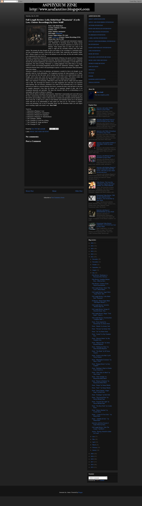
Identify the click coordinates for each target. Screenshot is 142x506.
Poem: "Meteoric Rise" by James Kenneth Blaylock (101, 343)
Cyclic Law (55, 37)
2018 (92, 459)
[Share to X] (54, 129)
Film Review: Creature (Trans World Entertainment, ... (100, 284)
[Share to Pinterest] (58, 129)
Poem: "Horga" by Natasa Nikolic (101, 385)
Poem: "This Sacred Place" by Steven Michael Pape (100, 398)
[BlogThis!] (52, 129)
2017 (92, 462)
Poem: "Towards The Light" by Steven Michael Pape (100, 402)
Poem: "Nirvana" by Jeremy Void (101, 329)
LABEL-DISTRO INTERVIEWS (98, 38)
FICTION (91, 73)
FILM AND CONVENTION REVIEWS (100, 57)
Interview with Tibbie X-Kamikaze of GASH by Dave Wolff (106, 132)
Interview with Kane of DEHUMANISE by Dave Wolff (105, 211)
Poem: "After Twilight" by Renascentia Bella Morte (99, 377)
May (93, 439)
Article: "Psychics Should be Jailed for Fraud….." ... (101, 432)
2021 (92, 257)
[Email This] (50, 129)
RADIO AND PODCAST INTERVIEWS (100, 47)
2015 (92, 467)
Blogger (80, 492)
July (93, 273)
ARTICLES (92, 70)
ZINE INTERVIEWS (94, 50)
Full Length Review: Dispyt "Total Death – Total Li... (101, 314)
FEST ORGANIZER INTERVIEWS (99, 32)
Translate (101, 480)
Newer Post (30, 191)
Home (54, 191)
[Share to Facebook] (56, 129)
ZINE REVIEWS (93, 66)
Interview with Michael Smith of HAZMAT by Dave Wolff (106, 156)
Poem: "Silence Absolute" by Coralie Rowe (100, 411)
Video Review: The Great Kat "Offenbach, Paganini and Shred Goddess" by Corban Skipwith (105, 184)
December (95, 259)
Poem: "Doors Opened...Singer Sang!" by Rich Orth (100, 391)
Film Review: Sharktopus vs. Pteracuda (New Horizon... (100, 276)
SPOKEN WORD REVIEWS (97, 63)
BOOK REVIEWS (94, 54)
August (94, 270)
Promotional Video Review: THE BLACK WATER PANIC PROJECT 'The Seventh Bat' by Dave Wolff (106, 198)
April (94, 442)
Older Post (78, 191)
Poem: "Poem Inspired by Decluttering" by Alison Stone (101, 322)
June (93, 436)
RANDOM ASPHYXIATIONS (97, 79)
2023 (92, 251)
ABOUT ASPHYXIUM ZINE (97, 19)
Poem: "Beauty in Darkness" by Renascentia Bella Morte (100, 381)
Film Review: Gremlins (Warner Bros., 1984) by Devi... (101, 280)
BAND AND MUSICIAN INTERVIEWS (100, 28)
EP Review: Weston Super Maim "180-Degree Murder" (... (101, 301)
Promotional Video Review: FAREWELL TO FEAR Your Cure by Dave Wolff (106, 225)
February (95, 447)
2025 (92, 246)
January (94, 450)
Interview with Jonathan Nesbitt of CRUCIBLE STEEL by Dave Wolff (106, 144)
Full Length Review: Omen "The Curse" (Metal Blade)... (101, 288)
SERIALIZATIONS (94, 82)
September (95, 267)
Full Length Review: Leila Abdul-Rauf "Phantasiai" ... (101, 297)
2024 (92, 248)
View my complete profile (102, 95)
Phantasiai (59, 33)
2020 (92, 453)
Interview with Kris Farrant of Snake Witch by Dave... (100, 423)
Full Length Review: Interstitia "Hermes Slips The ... (100, 305)
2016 (92, 464)
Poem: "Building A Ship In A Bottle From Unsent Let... (102, 369)
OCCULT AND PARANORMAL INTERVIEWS (102, 41)
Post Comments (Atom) (57, 197)
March (94, 445)
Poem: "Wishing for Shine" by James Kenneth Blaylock (100, 347)
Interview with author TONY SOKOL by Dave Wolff (105, 108)
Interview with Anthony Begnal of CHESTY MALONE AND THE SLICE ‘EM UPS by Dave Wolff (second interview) (106, 170)
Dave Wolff (100, 92)
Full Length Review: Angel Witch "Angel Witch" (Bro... (101, 293)
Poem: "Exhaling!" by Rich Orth (101, 395)
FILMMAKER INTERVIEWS (97, 35)
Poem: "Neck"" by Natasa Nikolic (101, 388)
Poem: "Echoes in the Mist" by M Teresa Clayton (101, 356)
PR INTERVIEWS (94, 44)
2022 (92, 254)
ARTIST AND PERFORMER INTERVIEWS (101, 22)
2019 (92, 456)
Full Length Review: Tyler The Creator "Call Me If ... (100, 428)
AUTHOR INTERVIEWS (96, 25)
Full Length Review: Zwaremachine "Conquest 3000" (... (102, 318)
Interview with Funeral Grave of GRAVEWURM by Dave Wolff (105, 120)
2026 (92, 243)
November (95, 262)
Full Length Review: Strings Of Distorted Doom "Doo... (100, 310)
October (94, 264)
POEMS (91, 76)
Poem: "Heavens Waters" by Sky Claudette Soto (101, 339)
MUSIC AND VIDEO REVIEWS (39, 131)
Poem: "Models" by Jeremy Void (101, 326)
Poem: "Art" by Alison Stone (100, 331)
